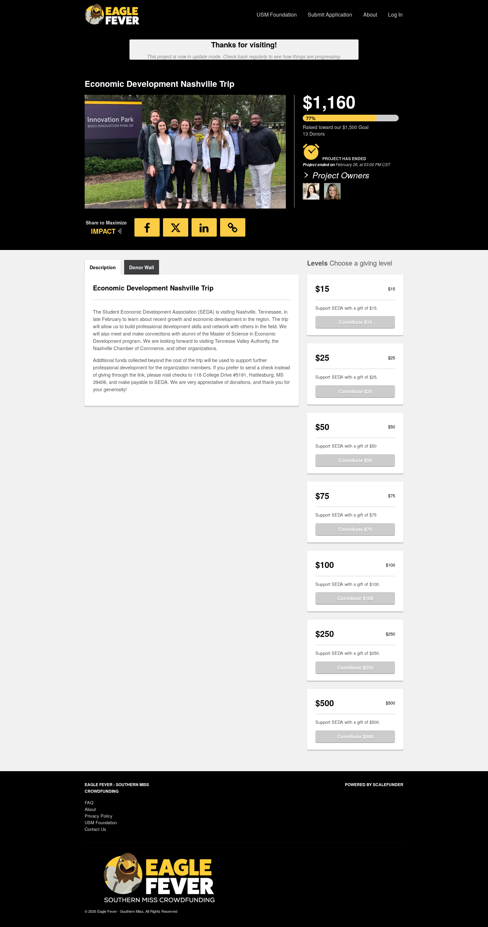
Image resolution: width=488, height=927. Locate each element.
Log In (395, 14)
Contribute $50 (355, 460)
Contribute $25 (355, 391)
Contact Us (95, 829)
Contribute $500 (355, 736)
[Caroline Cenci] (311, 191)
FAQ (89, 802)
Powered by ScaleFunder (374, 784)
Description (103, 267)
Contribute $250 (355, 667)
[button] (147, 227)
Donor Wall (141, 267)
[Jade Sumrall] (332, 191)
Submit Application (330, 14)
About (370, 14)
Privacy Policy (99, 816)
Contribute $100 (355, 598)
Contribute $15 (355, 322)
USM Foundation (277, 14)
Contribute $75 (355, 529)
